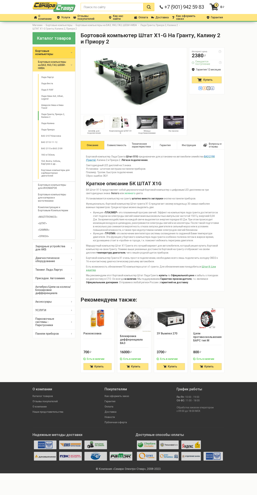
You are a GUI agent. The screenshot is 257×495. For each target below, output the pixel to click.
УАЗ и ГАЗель (48, 155)
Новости (110, 417)
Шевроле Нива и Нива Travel (52, 106)
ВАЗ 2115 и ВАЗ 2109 (51, 148)
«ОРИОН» (43, 236)
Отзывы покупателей (45, 401)
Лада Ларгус (47, 77)
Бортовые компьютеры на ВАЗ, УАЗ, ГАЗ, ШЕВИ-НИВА (106, 25)
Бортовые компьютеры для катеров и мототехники (52, 197)
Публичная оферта (116, 422)
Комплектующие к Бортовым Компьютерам (53, 209)
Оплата (109, 406)
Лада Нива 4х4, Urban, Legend (52, 97)
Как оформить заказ (117, 396)
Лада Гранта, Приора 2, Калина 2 (159, 25)
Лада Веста (47, 83)
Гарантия (110, 401)
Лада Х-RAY (47, 90)
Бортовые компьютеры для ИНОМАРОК (52, 186)
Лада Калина (47, 123)
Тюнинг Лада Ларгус (49, 269)
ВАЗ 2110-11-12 (49, 142)
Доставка (110, 411)
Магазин (37, 25)
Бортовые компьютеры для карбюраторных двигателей (55, 173)
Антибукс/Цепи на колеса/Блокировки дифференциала (53, 290)
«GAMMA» (43, 229)
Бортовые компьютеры (59, 25)
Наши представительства (48, 411)
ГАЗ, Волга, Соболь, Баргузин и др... (51, 162)
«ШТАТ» (42, 223)
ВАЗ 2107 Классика (51, 136)
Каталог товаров (43, 396)
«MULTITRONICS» (47, 216)
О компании (40, 406)
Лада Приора (48, 129)
